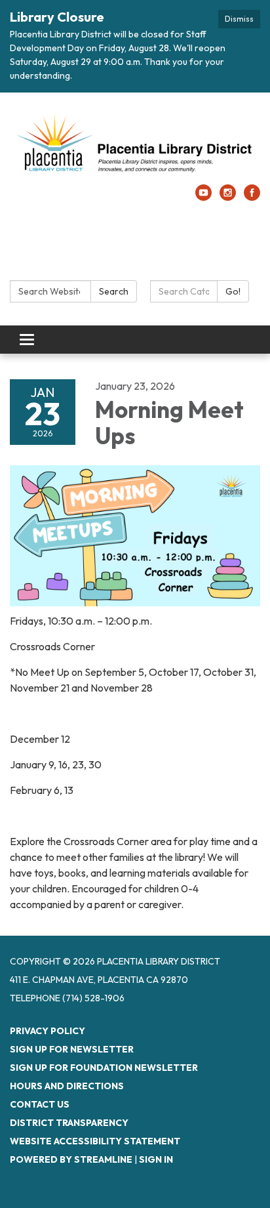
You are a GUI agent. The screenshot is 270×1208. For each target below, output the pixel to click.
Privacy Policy (47, 1031)
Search (113, 291)
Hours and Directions (67, 1086)
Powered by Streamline (71, 1159)
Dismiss (239, 19)
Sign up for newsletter (72, 1049)
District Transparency (69, 1123)
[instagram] (228, 196)
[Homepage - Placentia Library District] (135, 145)
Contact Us (39, 1104)
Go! (233, 291)
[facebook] (252, 196)
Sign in (156, 1159)
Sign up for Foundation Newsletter (104, 1067)
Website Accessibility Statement (95, 1141)
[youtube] (203, 196)
